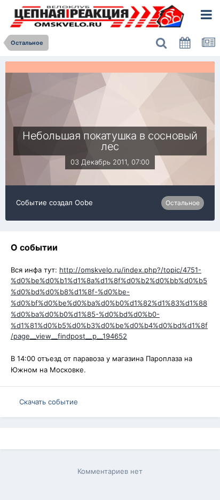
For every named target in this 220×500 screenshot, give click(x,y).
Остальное (183, 203)
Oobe (84, 202)
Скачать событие (48, 401)
